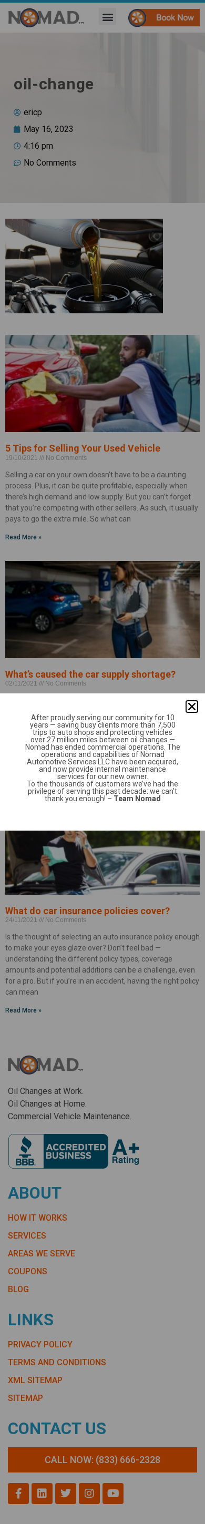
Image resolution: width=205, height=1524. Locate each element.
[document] (102, 762)
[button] (192, 706)
